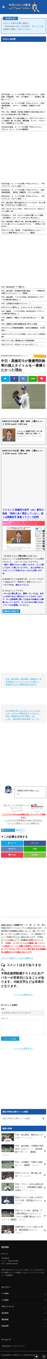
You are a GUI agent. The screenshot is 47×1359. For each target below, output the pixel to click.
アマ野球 (5, 1294)
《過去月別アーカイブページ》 (13, 1346)
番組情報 (5, 1319)
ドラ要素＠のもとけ (17, 1355)
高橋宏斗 (21, 830)
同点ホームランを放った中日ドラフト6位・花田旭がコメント (29, 1200)
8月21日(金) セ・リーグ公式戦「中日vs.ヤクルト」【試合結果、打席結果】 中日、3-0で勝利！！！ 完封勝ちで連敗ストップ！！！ (23, 96)
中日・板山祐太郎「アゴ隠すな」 (13, 287)
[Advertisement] (23, 1079)
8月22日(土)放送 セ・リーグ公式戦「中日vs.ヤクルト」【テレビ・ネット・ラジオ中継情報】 (22, 128)
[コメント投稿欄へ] (36, 1356)
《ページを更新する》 (24, 995)
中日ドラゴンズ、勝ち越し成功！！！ (28, 1174)
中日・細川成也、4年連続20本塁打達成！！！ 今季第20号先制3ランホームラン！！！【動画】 (23, 292)
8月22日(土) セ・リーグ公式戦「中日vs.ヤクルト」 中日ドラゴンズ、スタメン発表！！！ (23, 197)
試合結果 (5, 1326)
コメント (4, 1018)
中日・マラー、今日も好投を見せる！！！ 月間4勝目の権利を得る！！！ (29, 1187)
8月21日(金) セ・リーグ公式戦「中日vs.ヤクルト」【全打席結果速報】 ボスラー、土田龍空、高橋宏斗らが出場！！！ (23, 105)
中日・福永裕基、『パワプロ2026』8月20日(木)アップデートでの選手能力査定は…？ (22, 298)
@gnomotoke (13, 1261)
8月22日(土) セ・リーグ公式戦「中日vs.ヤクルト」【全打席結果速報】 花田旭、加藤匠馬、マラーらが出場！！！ (23, 191)
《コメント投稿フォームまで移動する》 (23, 823)
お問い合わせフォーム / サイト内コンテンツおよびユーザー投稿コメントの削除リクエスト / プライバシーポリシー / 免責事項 (23, 1272)
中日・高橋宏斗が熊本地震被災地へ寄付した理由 (19, 324)
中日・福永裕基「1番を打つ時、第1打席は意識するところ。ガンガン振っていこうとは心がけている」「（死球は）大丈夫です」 (23, 224)
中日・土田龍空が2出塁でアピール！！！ (16, 303)
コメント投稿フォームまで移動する (17, 958)
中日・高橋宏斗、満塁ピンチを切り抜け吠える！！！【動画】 (22, 319)
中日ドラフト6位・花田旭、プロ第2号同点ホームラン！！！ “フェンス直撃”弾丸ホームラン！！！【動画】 (23, 231)
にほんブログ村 (17, 811)
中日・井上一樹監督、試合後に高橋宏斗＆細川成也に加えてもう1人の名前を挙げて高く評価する (23, 113)
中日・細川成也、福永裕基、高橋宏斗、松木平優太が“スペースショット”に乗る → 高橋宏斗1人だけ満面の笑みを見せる (23, 681)
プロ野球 (5, 1300)
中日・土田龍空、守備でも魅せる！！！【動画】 (29, 1163)
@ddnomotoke (12, 1264)
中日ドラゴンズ (9, 830)
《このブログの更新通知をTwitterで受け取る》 (23, 820)
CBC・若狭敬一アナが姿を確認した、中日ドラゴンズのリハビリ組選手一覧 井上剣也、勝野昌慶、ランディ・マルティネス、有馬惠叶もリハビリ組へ (23, 120)
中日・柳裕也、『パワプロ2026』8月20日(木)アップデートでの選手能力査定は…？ (22, 312)
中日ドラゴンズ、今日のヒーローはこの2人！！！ (19, 344)
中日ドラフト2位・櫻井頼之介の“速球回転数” (18, 340)
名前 (3, 1009)
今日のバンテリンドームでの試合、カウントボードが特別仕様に (23, 335)
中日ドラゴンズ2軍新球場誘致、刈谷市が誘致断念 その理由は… (23, 329)
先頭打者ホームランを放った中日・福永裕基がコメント (29, 1230)
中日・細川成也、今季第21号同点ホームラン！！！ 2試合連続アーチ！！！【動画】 (22, 1150)
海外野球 (5, 1313)
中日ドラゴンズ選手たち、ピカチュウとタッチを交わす (21, 307)
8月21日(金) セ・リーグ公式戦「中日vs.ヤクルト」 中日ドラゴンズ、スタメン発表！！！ (23, 185)
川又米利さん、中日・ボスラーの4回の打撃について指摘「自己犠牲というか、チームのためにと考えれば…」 (22, 216)
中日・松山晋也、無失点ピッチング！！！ (29, 1136)
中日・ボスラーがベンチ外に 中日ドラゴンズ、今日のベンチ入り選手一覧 (23, 210)
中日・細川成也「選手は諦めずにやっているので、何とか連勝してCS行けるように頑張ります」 (23, 204)
